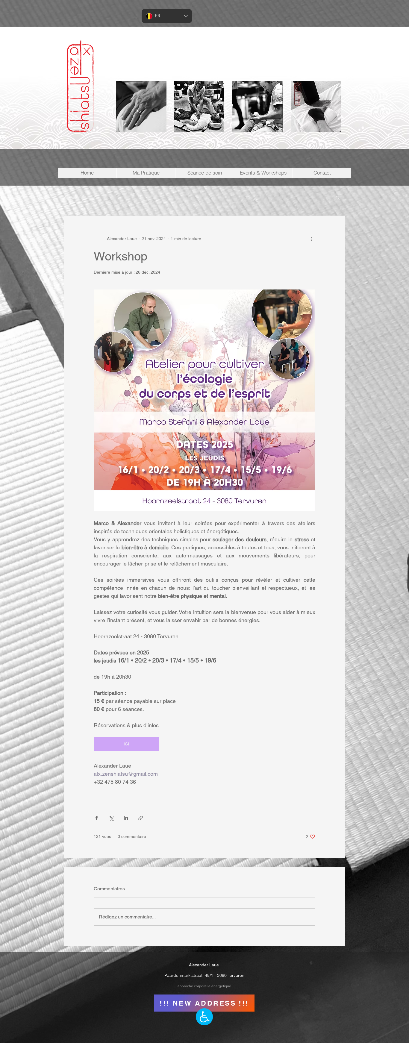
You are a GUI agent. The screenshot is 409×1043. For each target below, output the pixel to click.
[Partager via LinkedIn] (126, 818)
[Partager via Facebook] (96, 818)
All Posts (72, 197)
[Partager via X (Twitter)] (111, 818)
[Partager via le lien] (140, 818)
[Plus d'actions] (311, 238)
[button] (337, 197)
